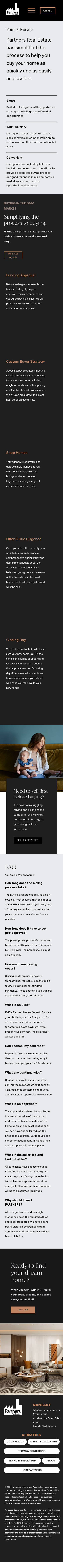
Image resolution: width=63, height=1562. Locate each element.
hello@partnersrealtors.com (46, 1410)
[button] (28, 840)
